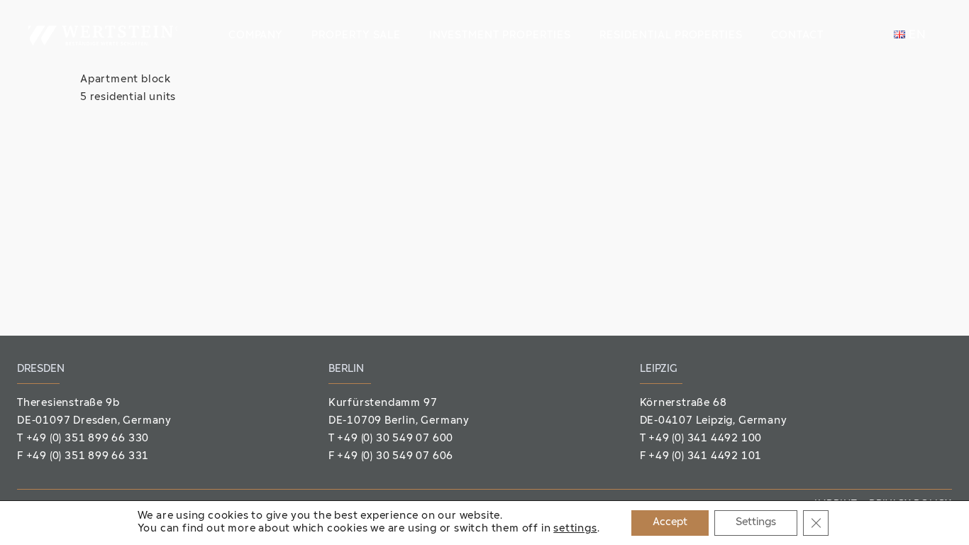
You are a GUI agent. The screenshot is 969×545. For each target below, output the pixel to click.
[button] (292, 36)
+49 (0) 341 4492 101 (705, 456)
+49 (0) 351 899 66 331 (88, 456)
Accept (670, 522)
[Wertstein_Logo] (102, 35)
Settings (756, 522)
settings (575, 529)
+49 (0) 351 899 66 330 (88, 439)
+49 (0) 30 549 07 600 (395, 439)
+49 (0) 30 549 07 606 (395, 456)
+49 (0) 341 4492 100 (705, 439)
